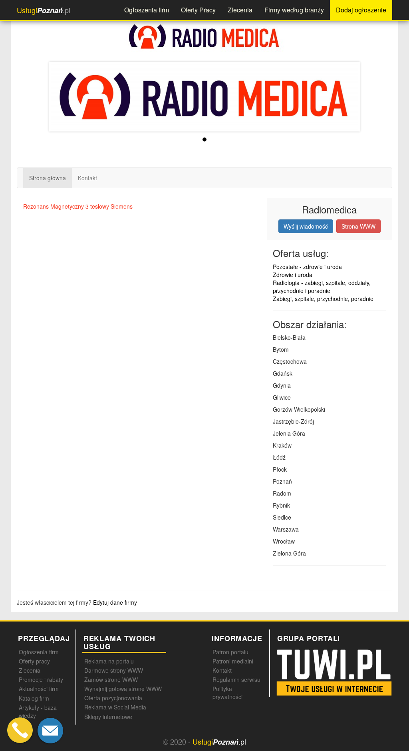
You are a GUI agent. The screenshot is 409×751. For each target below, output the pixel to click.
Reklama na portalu (109, 661)
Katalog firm (34, 698)
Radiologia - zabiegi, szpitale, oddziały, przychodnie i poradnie (322, 287)
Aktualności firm (39, 689)
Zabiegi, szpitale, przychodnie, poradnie (323, 299)
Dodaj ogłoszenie (361, 9)
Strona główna (47, 178)
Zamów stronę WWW (111, 679)
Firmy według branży (294, 9)
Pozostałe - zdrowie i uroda (307, 267)
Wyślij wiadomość (306, 226)
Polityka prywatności (227, 693)
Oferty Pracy (198, 9)
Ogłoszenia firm (146, 9)
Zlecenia (240, 9)
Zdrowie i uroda (292, 275)
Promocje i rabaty (41, 679)
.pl (43, 10)
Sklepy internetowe (108, 717)
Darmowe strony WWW (113, 670)
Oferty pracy (34, 661)
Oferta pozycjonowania (113, 698)
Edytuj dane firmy (115, 602)
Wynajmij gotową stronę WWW (123, 689)
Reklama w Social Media (115, 707)
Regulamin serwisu (236, 679)
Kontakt (87, 178)
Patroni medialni (232, 661)
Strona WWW (358, 226)
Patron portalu (230, 652)
